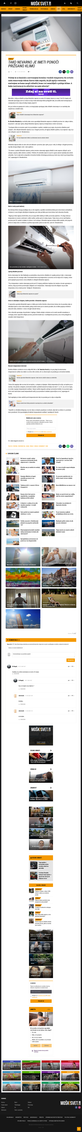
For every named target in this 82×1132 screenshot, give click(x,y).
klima (27, 446)
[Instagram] (15, 3)
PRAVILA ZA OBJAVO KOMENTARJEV (15, 647)
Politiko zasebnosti (47, 431)
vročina (15, 446)
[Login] (65, 3)
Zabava (17, 9)
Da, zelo (34, 1032)
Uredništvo (18, 1117)
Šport (10, 9)
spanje (31, 446)
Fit (59, 9)
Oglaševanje (9, 1117)
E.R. (11, 71)
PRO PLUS (25, 1117)
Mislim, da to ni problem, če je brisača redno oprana (41, 1040)
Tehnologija (34, 9)
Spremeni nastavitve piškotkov (54, 1117)
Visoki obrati (25, 9)
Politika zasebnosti (70, 1117)
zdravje (36, 446)
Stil (63, 9)
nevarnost (42, 446)
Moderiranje (33, 1117)
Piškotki (41, 1117)
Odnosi (53, 9)
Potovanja (44, 9)
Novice (3, 9)
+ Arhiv (48, 1009)
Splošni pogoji (21, 1121)
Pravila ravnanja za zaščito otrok (37, 1121)
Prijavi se (41, 435)
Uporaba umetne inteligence (57, 1121)
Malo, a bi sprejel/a (37, 1035)
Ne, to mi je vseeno (37, 1037)
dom (47, 446)
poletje (10, 446)
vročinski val (21, 446)
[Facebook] (11, 3)
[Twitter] (64, 71)
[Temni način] (71, 3)
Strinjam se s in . (40, 431)
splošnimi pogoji (38, 431)
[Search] (77, 3)
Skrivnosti (71, 9)
